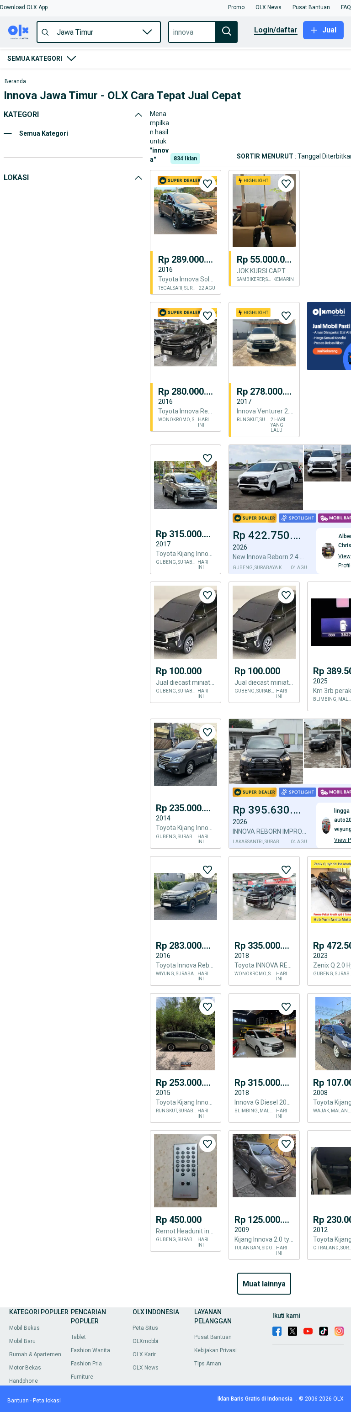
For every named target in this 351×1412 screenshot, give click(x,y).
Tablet (78, 1337)
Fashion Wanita (90, 1350)
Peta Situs (145, 1328)
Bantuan (18, 1400)
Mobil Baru (22, 1341)
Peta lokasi (47, 1400)
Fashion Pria (86, 1363)
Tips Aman (207, 1363)
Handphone (23, 1381)
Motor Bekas (25, 1367)
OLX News (146, 1367)
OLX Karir (144, 1354)
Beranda (15, 82)
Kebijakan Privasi (215, 1350)
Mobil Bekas (24, 1328)
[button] (24, 7)
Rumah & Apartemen (35, 1354)
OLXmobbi (145, 1341)
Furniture (82, 1377)
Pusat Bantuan (213, 1337)
